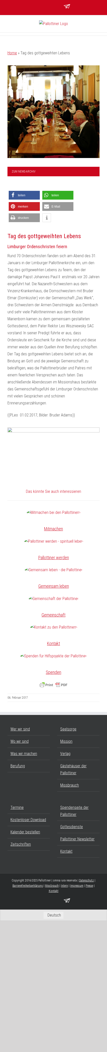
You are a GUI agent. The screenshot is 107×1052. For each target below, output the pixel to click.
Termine (17, 807)
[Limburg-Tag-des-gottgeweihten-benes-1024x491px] (53, 449)
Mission (66, 741)
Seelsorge (68, 729)
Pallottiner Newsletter (77, 839)
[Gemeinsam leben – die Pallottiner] (54, 569)
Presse (89, 885)
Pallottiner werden (53, 557)
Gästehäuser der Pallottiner (73, 769)
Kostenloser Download (28, 819)
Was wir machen (23, 753)
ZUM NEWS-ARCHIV (24, 171)
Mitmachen (53, 528)
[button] (24, 195)
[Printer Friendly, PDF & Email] (53, 685)
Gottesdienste (71, 826)
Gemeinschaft (53, 615)
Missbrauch (69, 785)
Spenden (53, 672)
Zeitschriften (20, 844)
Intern (64, 885)
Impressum (76, 885)
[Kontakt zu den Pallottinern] (53, 627)
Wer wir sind (20, 729)
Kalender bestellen (25, 832)
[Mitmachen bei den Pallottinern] (53, 512)
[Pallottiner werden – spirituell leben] (53, 541)
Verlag (65, 753)
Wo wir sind (19, 741)
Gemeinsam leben (53, 586)
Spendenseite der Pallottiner (74, 811)
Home (12, 53)
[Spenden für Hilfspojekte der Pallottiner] (53, 656)
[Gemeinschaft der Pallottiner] (54, 598)
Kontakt (53, 643)
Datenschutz (86, 880)
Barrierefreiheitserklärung (27, 885)
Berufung (17, 766)
